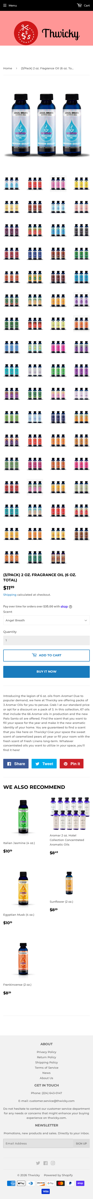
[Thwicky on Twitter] (38, 1164)
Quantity (10, 632)
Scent (7, 612)
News (46, 1073)
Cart (86, 5)
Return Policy (46, 1057)
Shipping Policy (46, 1062)
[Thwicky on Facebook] (45, 1164)
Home (7, 68)
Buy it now (46, 671)
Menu (13, 5)
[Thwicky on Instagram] (53, 1164)
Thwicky (34, 1175)
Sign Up (81, 1143)
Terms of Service (46, 1067)
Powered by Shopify (58, 1175)
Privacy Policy (46, 1052)
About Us (46, 1078)
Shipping (9, 594)
